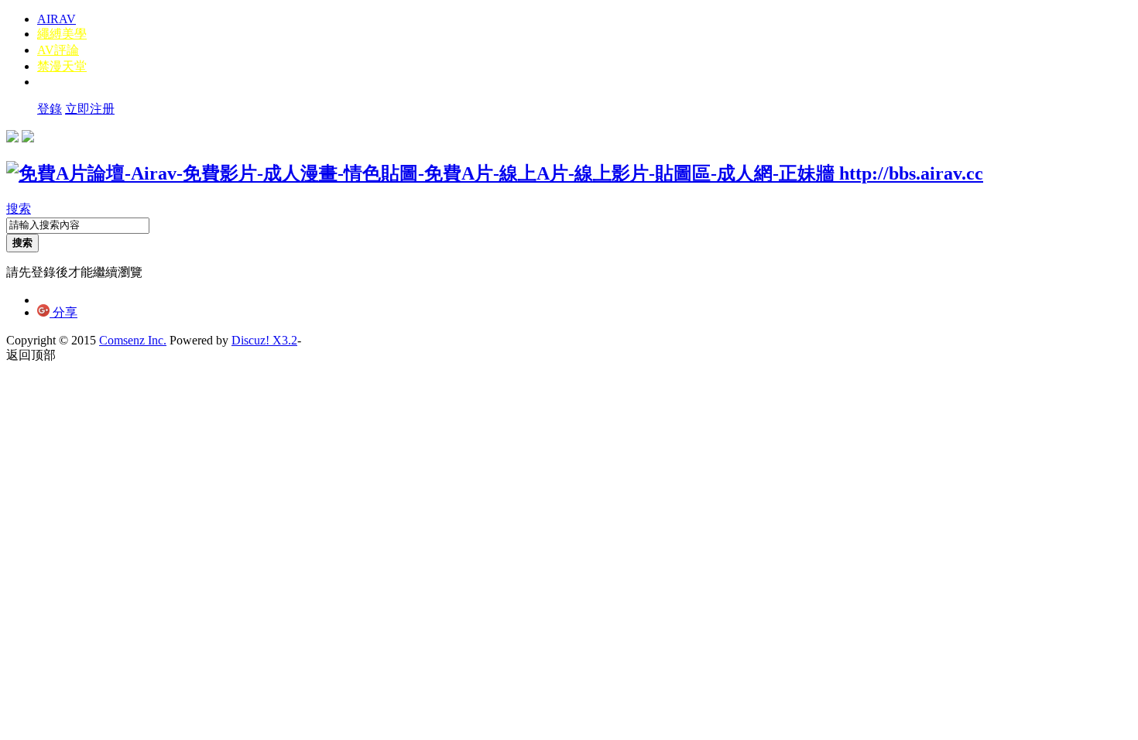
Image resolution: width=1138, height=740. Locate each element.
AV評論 (58, 50)
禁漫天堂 (62, 66)
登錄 (49, 108)
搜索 (18, 208)
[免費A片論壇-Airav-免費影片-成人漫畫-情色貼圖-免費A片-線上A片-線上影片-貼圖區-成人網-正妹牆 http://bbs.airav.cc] (494, 173)
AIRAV (56, 19)
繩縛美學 (62, 33)
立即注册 (90, 108)
